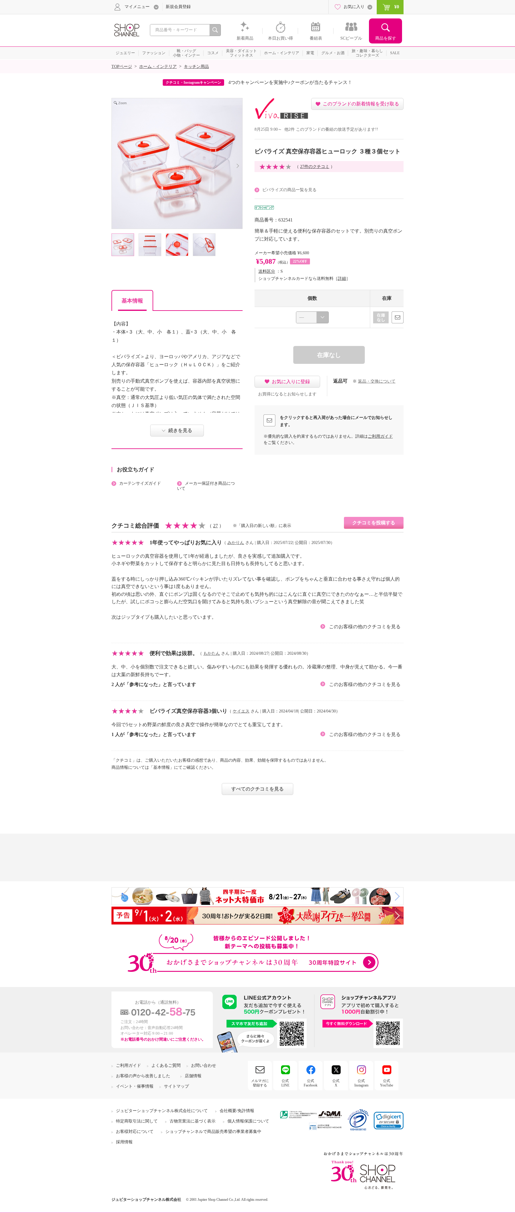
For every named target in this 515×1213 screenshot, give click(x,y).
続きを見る (180, 430)
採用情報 (124, 1142)
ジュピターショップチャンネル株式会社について (162, 1110)
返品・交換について (376, 381)
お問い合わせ (203, 1065)
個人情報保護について (248, 1121)
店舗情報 (193, 1076)
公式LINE (285, 1083)
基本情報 (132, 301)
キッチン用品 (196, 66)
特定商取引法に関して (137, 1121)
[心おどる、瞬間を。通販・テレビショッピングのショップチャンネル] (126, 29)
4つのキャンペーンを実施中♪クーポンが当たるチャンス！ (290, 82)
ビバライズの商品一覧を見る (289, 190)
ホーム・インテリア (158, 66)
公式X (335, 1083)
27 (215, 525)
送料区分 (266, 271)
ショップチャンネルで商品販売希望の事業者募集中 (213, 1131)
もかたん (211, 653)
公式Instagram (361, 1083)
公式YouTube (386, 1083)
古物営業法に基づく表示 (192, 1121)
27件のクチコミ (314, 166)
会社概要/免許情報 (237, 1110)
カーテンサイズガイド (140, 483)
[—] (312, 317)
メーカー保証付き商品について (206, 486)
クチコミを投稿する (373, 522)
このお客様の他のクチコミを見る (365, 626)
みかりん (235, 542)
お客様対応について (134, 1131)
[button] (389, 1120)
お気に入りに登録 (291, 381)
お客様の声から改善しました (143, 1076)
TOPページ (121, 66)
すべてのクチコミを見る (257, 788)
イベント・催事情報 (134, 1086)
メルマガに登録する (260, 1083)
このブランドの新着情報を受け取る (361, 103)
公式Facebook (310, 1083)
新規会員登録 (178, 6)
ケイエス (241, 711)
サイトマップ (176, 1086)
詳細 (342, 278)
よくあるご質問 (166, 1065)
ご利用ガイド (380, 436)
